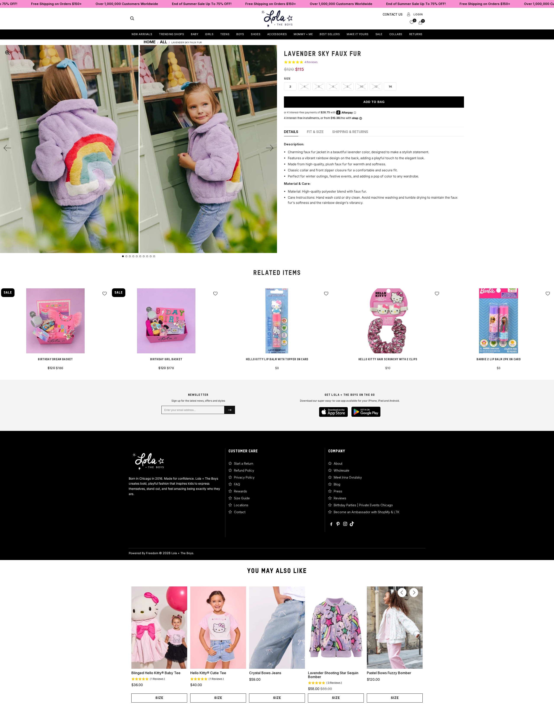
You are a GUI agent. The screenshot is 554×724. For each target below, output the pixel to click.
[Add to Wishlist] (104, 293)
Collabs (395, 34)
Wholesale (341, 470)
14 (390, 86)
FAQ (237, 484)
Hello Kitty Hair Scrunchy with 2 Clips (387, 320)
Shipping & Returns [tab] (350, 132)
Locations (241, 505)
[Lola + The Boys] (277, 18)
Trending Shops (171, 34)
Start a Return (243, 463)
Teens (224, 34)
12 (376, 86)
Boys (240, 34)
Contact (239, 512)
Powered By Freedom (143, 553)
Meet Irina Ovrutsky (348, 477)
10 (361, 86)
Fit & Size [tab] (315, 132)
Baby (194, 34)
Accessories (277, 34)
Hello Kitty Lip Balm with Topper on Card (277, 320)
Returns (415, 34)
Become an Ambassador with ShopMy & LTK (366, 512)
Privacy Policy (244, 477)
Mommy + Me (303, 34)
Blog (337, 484)
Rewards (240, 491)
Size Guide (242, 498)
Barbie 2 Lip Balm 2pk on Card (498, 320)
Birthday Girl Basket (166, 320)
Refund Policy (244, 470)
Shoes (255, 34)
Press (338, 491)
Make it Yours (358, 34)
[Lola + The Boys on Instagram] (345, 524)
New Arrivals (142, 34)
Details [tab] (291, 132)
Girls (209, 34)
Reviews (340, 498)
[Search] (132, 19)
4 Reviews (311, 62)
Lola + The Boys (182, 553)
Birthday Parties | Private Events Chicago (363, 505)
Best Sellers (330, 34)
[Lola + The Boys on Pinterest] (338, 524)
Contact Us (393, 14)
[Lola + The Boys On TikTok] (352, 524)
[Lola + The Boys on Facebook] (331, 524)
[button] (412, 22)
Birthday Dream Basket (55, 320)
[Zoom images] (7, 52)
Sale (378, 34)
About (338, 463)
